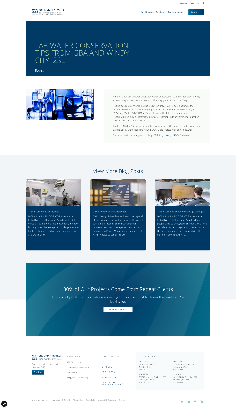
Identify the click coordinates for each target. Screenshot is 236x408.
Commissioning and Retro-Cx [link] (78, 367)
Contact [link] (67, 400)
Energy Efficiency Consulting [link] (77, 378)
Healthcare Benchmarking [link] (111, 383)
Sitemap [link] (122, 400)
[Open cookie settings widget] (4, 404)
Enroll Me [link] (38, 372)
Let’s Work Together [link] (117, 309)
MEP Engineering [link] (73, 362)
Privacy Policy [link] (78, 400)
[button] (182, 402)
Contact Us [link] (196, 12)
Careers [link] (183, 3)
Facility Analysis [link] (72, 372)
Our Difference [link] (148, 12)
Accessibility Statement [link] (107, 400)
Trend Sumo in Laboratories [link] (43, 211)
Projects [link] (172, 12)
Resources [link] (194, 3)
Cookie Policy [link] (91, 400)
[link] (203, 3)
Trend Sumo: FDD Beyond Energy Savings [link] (180, 211)
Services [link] (160, 12)
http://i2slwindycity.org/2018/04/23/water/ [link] (169, 135)
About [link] (180, 12)
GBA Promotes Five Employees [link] (109, 211)
